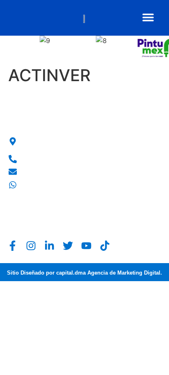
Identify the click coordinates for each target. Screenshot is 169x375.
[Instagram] (31, 246)
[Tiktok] (105, 246)
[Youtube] (86, 246)
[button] (148, 17)
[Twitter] (68, 246)
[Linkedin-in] (49, 246)
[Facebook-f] (12, 246)
